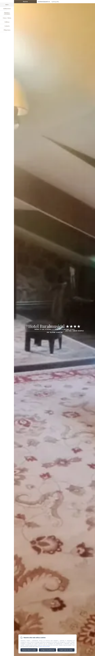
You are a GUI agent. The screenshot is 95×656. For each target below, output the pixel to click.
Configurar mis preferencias (47, 650)
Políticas (7, 22)
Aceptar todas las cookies (66, 650)
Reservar (25, 1)
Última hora (7, 30)
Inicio (7, 4)
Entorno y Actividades (7, 13)
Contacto (7, 26)
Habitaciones (7, 8)
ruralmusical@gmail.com (44, 1)
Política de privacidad (44, 646)
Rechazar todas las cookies (29, 650)
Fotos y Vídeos (7, 18)
